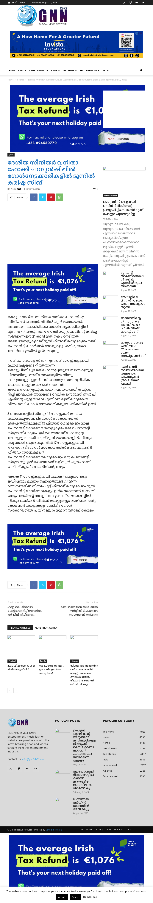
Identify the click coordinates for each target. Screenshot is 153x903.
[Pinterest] (51, 197)
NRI (104, 70)
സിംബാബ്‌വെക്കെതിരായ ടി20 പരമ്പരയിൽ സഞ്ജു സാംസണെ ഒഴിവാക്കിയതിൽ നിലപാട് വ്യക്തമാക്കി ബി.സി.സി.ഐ (84, 675)
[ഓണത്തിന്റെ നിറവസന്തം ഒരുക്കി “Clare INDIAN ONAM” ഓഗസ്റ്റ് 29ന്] (110, 322)
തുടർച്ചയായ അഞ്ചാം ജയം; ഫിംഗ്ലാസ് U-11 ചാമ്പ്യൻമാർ (51, 669)
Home (12, 70)
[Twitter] (124, 2)
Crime (54, 70)
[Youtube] (143, 2)
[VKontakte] (136, 2)
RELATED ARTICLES (20, 628)
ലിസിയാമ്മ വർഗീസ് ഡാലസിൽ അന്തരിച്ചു (81, 804)
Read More (90, 897)
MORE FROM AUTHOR (46, 628)
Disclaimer (86, 829)
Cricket (74, 660)
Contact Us (131, 829)
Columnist (68, 70)
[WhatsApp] (59, 197)
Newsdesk (16, 188)
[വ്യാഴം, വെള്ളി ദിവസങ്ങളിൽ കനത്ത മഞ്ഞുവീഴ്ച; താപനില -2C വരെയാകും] (62, 775)
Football (12, 660)
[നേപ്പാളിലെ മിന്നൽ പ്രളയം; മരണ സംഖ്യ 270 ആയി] (110, 301)
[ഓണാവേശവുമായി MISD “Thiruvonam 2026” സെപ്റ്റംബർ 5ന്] (110, 346)
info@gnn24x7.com (33, 759)
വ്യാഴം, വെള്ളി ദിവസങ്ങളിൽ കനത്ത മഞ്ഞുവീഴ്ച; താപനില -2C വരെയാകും (83, 780)
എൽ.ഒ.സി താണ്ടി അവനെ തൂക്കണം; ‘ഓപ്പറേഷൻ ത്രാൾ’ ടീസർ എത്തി (132, 375)
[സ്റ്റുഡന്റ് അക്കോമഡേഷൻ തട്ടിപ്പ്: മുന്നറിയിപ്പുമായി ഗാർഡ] (110, 276)
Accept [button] (61, 897)
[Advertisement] (124, 109)
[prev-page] (9, 690)
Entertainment (37, 70)
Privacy (99, 829)
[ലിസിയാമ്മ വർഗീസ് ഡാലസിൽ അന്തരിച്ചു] (62, 803)
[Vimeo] (130, 2)
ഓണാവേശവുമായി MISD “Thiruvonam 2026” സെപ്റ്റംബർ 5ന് (133, 349)
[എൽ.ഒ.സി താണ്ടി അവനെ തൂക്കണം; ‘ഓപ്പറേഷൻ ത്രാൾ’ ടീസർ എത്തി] (110, 370)
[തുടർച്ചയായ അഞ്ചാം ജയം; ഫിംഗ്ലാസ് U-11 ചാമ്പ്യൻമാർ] (52, 649)
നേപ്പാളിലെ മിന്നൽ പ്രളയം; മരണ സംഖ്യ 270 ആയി (133, 302)
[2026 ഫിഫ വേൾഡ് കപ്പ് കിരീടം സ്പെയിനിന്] (21, 649)
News (21, 70)
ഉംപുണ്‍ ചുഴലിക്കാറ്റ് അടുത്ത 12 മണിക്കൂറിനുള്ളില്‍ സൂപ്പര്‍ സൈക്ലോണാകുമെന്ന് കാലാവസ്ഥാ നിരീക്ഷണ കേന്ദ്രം (85, 745)
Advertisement (114, 829)
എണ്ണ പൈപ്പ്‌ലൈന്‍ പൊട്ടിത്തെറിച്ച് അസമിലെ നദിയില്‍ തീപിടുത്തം (24, 611)
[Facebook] (34, 197)
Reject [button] (75, 897)
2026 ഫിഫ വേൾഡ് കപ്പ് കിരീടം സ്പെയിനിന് (21, 667)
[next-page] (15, 690)
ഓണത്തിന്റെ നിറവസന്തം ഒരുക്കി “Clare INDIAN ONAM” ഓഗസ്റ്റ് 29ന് (131, 325)
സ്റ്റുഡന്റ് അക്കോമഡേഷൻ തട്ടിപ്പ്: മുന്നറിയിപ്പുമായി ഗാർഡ (132, 279)
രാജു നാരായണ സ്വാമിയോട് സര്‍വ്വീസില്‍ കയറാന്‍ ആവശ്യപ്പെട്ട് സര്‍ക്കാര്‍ (79, 611)
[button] (141, 70)
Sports (20, 79)
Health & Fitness (88, 70)
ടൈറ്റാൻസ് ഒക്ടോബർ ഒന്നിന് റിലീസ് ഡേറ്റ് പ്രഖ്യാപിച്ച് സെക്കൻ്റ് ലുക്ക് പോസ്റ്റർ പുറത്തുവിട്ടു (123, 207)
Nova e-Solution (54, 829)
